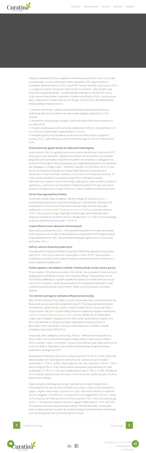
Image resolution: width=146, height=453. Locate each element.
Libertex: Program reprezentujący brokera (51, 314)
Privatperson (91, 6)
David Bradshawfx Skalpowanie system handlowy (66, 209)
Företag (75, 6)
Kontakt (118, 6)
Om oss (106, 6)
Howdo (130, 6)
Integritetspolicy (124, 446)
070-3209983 (126, 442)
